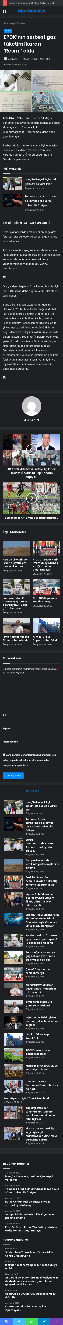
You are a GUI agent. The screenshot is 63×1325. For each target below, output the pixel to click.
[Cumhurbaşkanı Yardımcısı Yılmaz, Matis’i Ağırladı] (13, 1086)
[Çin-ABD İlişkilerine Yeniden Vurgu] (46, 587)
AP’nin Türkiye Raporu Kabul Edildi (45, 638)
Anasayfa (11, 23)
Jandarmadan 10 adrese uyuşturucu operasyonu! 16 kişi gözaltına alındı (15, 603)
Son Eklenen (31, 791)
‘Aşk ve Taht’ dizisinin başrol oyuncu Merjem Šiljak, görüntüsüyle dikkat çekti (40, 899)
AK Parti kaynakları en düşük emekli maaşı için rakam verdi (41, 988)
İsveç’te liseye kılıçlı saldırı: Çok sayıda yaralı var (41, 805)
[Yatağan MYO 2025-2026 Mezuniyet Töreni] (13, 1070)
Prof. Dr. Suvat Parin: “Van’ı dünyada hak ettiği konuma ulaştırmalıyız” (46, 564)
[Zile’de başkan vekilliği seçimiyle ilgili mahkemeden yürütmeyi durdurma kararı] (13, 1133)
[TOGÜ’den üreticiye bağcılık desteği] (13, 1055)
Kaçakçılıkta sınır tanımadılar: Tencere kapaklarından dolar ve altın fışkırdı (40, 1113)
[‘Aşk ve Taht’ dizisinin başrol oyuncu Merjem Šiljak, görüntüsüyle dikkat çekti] (13, 899)
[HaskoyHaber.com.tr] (32, 11)
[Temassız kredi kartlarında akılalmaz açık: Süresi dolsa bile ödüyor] (12, 200)
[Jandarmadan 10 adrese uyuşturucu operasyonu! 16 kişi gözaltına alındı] (16, 587)
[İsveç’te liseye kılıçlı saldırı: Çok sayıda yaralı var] (12, 183)
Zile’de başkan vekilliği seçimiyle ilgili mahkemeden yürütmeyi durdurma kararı (41, 1134)
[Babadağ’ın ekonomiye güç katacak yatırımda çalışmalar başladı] (13, 957)
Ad (5, 715)
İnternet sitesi (10, 741)
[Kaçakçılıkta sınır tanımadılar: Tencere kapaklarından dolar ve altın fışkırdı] (13, 1112)
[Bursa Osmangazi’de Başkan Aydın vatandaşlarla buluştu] (13, 844)
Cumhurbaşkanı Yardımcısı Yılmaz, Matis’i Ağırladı (42, 1085)
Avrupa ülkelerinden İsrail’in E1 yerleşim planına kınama (15, 563)
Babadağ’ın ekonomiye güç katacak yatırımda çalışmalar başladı (40, 956)
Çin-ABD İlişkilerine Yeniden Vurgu (45, 599)
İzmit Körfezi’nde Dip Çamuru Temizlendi (16, 638)
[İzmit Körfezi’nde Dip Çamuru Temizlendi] (16, 625)
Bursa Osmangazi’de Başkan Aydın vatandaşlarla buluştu (40, 845)
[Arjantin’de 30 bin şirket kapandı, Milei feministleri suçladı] (13, 1022)
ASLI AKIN (13, 59)
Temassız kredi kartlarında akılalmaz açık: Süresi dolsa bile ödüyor (42, 201)
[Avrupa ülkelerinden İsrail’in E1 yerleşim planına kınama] (16, 548)
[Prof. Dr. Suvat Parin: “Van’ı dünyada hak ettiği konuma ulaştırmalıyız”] (46, 548)
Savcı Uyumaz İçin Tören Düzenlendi (27, 1098)
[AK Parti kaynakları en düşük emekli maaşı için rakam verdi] (13, 989)
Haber (21, 23)
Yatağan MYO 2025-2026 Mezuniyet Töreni (42, 1067)
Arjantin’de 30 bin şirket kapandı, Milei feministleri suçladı (42, 1021)
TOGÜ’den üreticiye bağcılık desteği (38, 1052)
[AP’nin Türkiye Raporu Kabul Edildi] (46, 625)
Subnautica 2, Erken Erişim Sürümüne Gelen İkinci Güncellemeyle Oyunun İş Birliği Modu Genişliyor (42, 920)
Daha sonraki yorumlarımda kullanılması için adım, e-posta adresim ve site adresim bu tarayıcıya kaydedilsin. (29, 760)
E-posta (8, 728)
